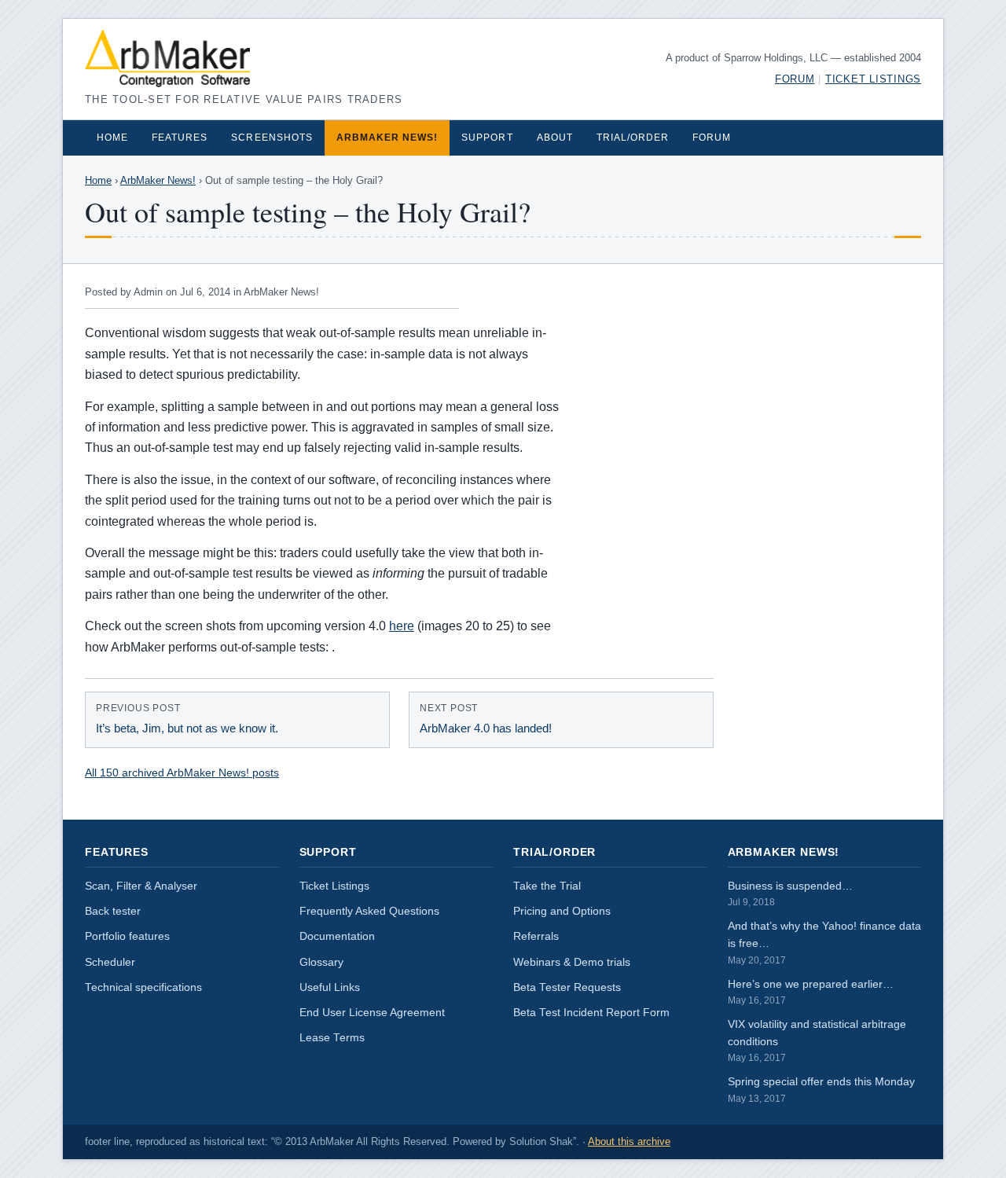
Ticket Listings (873, 79)
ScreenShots (271, 137)
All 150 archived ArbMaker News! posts (182, 772)
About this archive (629, 1141)
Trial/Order (633, 137)
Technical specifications (143, 987)
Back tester (113, 911)
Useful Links (329, 987)
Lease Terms (332, 1038)
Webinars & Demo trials (571, 962)
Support (486, 137)
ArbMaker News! (387, 137)
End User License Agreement (372, 1012)
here (401, 626)
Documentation (337, 936)
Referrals (536, 936)
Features (179, 137)
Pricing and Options (562, 911)
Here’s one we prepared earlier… (811, 991)
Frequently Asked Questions (369, 911)
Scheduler (110, 962)
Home (112, 137)
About (555, 137)
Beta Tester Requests (567, 987)
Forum (795, 79)
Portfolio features (127, 936)
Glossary (321, 962)
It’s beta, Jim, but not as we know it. (187, 719)
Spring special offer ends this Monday (821, 1089)
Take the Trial (547, 886)
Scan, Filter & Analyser (141, 886)
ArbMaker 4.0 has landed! (486, 719)
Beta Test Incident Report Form (591, 1012)
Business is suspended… (790, 893)
